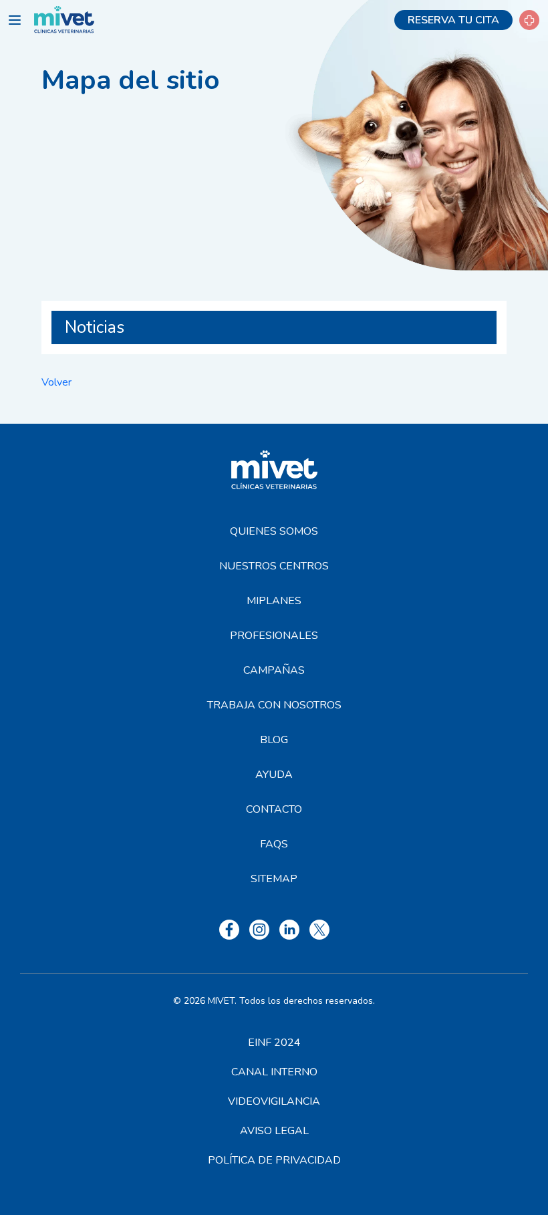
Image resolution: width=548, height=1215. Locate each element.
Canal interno (274, 1072)
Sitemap (274, 878)
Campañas (274, 670)
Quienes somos (274, 531)
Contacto (274, 809)
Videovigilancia (274, 1101)
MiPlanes (274, 600)
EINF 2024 (274, 1042)
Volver (56, 382)
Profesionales (274, 635)
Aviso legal (274, 1130)
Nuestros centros (274, 566)
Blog (274, 739)
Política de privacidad (274, 1160)
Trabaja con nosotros (274, 705)
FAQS (274, 844)
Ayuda (274, 774)
